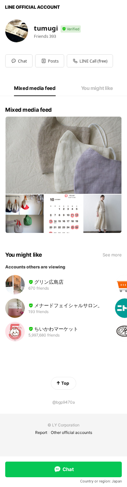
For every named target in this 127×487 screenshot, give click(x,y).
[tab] (35, 88)
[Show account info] (71, 29)
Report (41, 432)
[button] (49, 60)
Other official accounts (71, 432)
